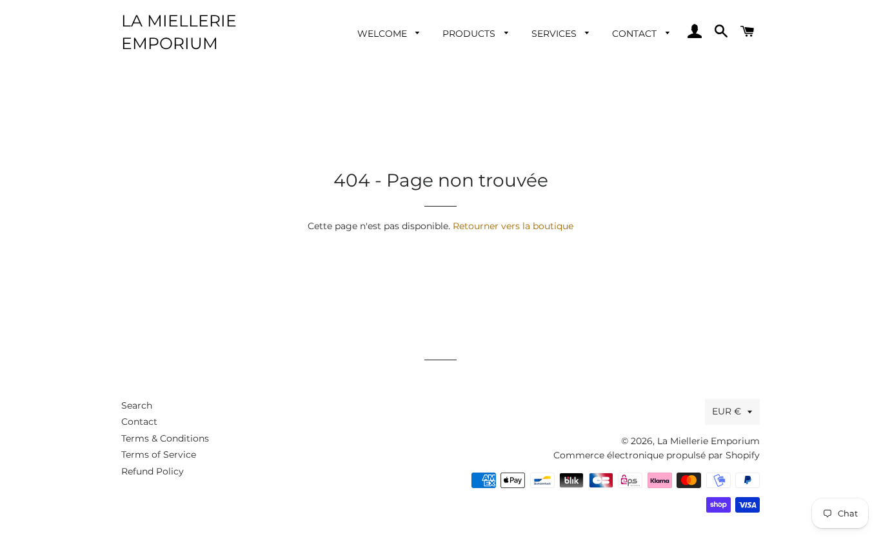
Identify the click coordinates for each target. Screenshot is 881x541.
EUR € (726, 411)
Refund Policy (152, 471)
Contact (635, 33)
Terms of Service (158, 454)
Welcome (383, 33)
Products (470, 33)
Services (555, 33)
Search (136, 405)
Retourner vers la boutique (513, 226)
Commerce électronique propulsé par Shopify (656, 455)
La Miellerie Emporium (179, 32)
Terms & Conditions (165, 438)
